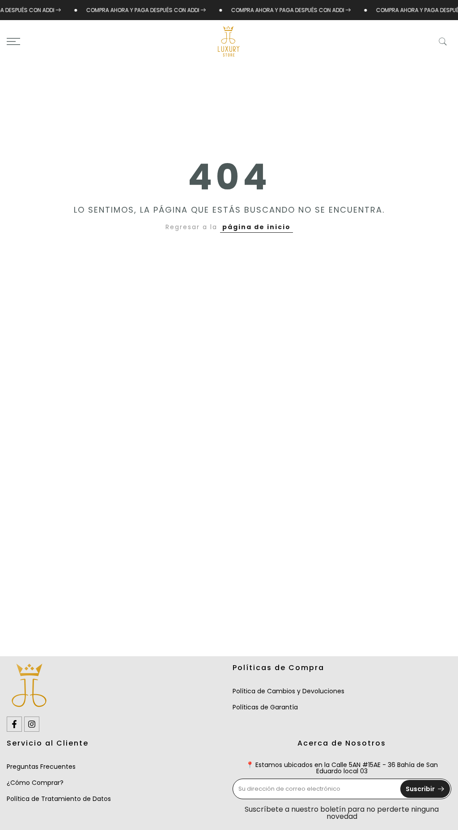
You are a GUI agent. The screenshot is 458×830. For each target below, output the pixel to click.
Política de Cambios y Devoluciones (288, 691)
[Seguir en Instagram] (31, 724)
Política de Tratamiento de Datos (59, 798)
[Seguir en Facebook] (14, 724)
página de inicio (256, 226)
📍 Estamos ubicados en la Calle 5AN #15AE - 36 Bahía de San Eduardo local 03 (342, 768)
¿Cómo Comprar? (35, 782)
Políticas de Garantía (265, 707)
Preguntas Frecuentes (41, 766)
